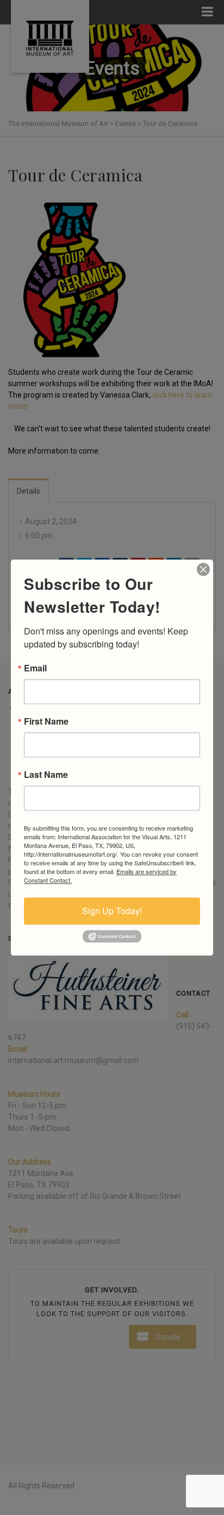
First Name (46, 721)
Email (35, 668)
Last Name (46, 774)
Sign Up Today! (112, 910)
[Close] (203, 569)
